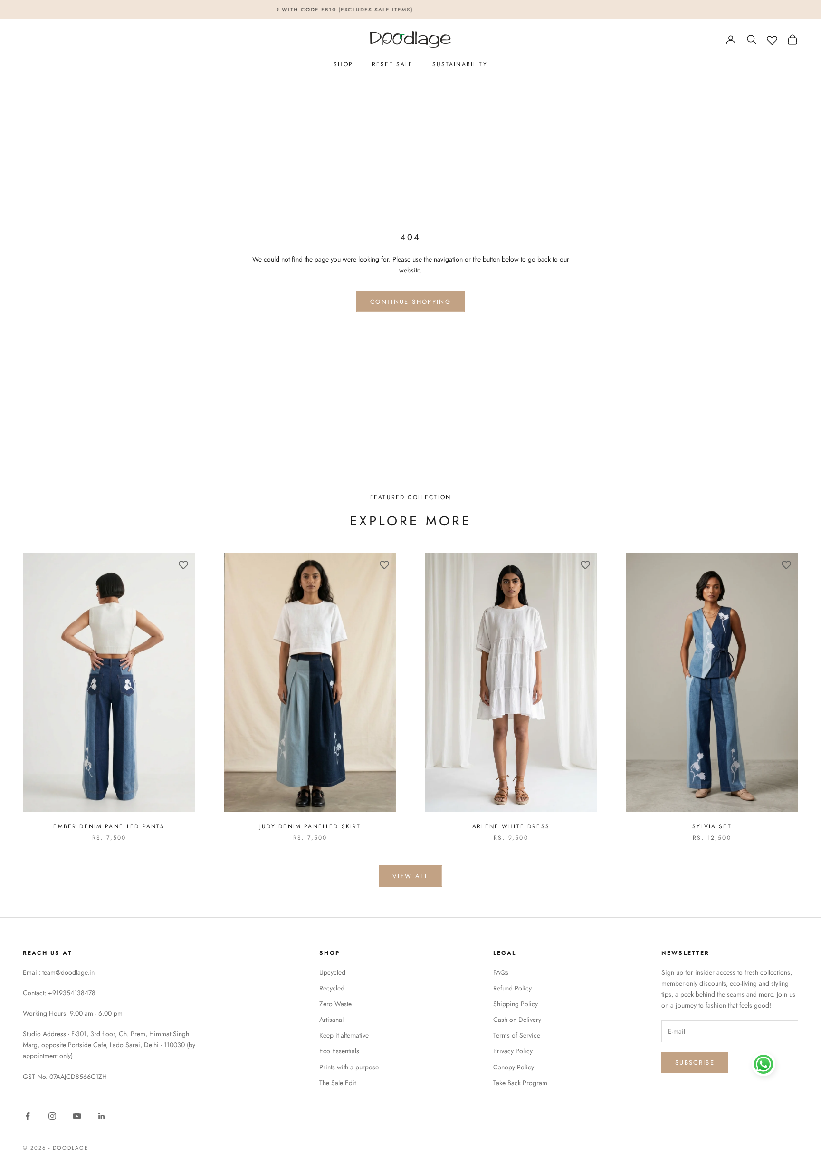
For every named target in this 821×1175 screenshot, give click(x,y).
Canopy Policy (513, 1067)
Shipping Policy (515, 1004)
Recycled (331, 988)
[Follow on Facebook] (27, 1116)
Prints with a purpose (349, 1067)
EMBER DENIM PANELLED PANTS (108, 826)
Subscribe (695, 1062)
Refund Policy (512, 988)
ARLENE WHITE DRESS (511, 826)
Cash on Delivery (517, 1019)
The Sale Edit (337, 1083)
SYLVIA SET (712, 826)
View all (410, 876)
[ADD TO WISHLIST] (183, 564)
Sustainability (459, 64)
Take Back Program (520, 1083)
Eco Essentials (339, 1051)
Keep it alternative (344, 1035)
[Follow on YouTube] (77, 1116)
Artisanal (331, 1019)
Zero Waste (335, 1004)
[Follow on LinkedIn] (101, 1116)
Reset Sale (392, 64)
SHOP (343, 64)
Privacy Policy (513, 1051)
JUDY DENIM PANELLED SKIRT (310, 826)
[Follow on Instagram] (52, 1116)
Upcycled (332, 972)
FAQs (500, 972)
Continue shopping (410, 301)
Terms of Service (516, 1035)
